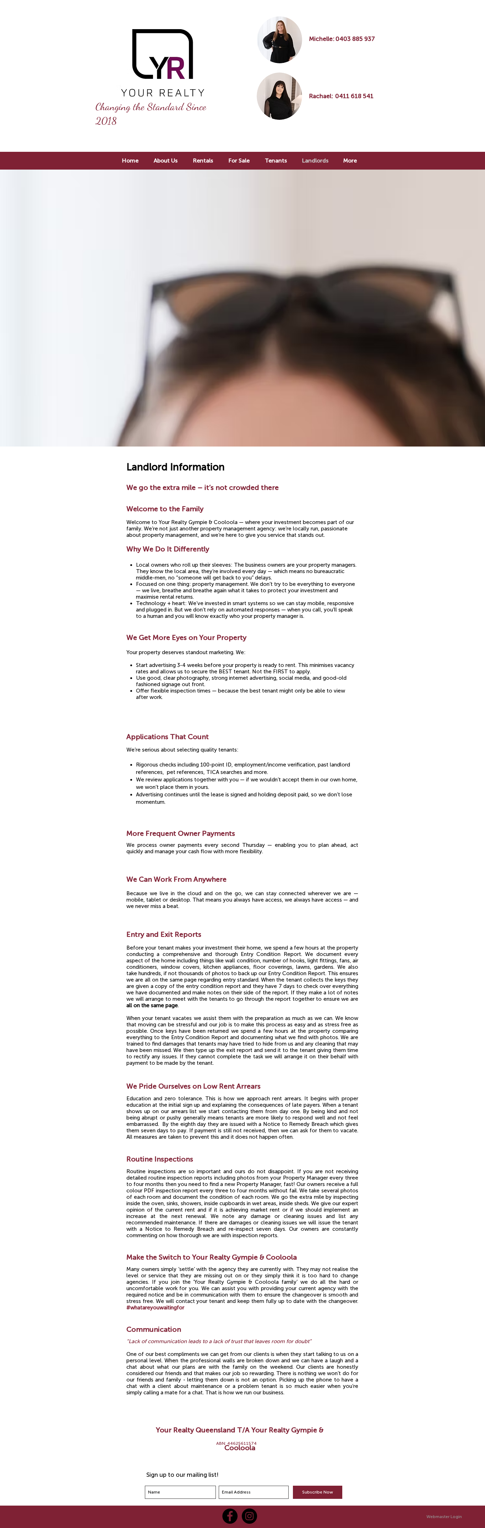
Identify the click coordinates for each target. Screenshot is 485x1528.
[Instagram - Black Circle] (249, 1516)
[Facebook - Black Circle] (230, 1516)
